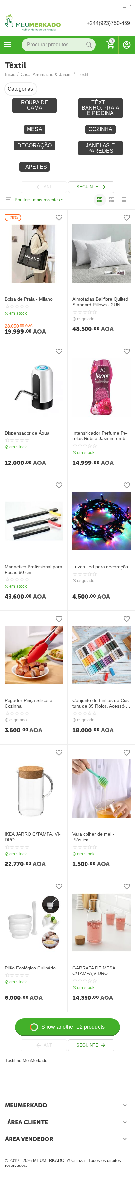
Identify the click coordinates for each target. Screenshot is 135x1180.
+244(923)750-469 (108, 23)
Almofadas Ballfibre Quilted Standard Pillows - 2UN (100, 301)
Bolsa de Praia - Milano (29, 299)
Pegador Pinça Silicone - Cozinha (30, 703)
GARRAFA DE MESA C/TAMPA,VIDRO (93, 970)
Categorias (7, 44)
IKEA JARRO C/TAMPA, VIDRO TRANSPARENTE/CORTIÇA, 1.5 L (33, 837)
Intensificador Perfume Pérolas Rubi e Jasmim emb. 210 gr (100, 435)
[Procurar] (89, 44)
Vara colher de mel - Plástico (93, 836)
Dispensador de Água (27, 432)
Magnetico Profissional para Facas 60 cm (33, 569)
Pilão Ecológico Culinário (30, 967)
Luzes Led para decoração (100, 566)
